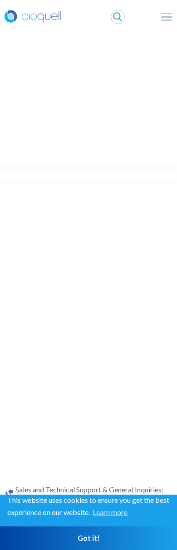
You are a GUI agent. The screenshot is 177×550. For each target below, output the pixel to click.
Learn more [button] (110, 512)
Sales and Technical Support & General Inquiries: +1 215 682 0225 (89, 494)
